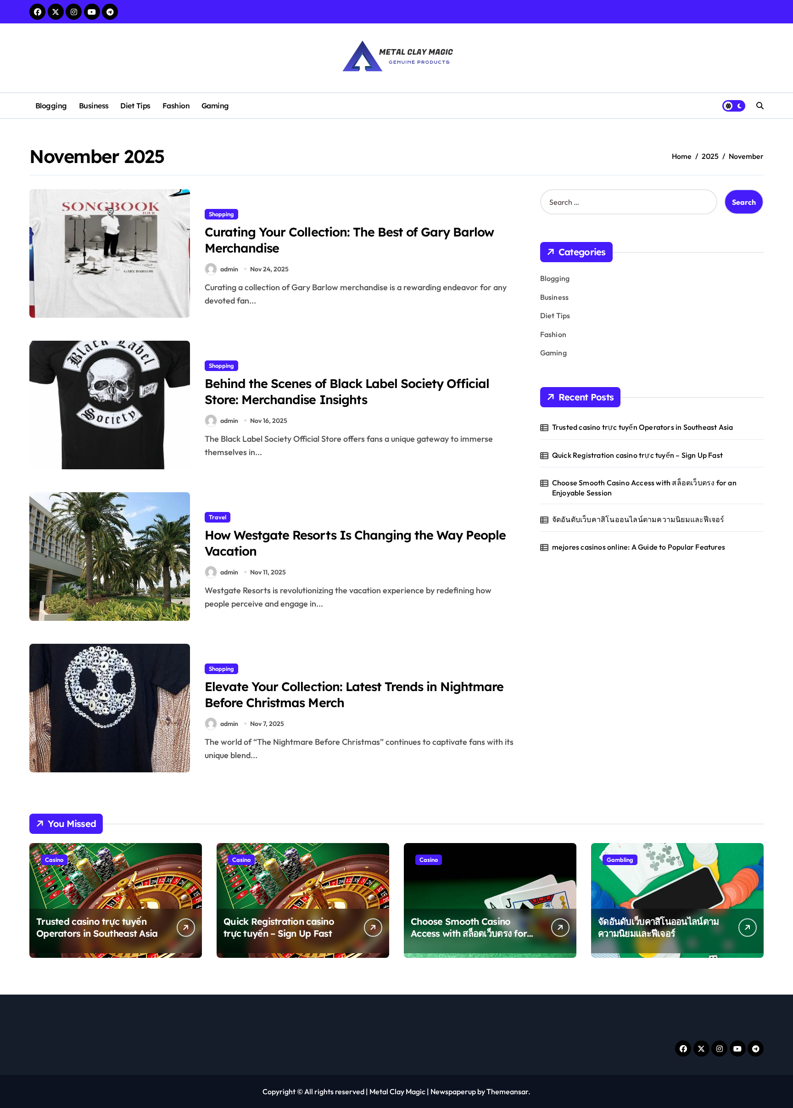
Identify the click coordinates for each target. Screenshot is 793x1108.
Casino (54, 859)
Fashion (176, 105)
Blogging (51, 105)
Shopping (221, 214)
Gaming (215, 105)
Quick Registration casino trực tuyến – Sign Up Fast (637, 455)
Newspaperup (453, 1091)
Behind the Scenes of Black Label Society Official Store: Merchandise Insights (347, 391)
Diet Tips (135, 105)
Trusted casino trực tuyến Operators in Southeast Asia (642, 427)
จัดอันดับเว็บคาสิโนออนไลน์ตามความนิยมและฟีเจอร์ (638, 519)
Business (94, 105)
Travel (217, 517)
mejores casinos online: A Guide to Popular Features (638, 546)
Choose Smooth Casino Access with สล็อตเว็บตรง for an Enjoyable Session (644, 487)
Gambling (620, 859)
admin (229, 269)
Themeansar (507, 1091)
